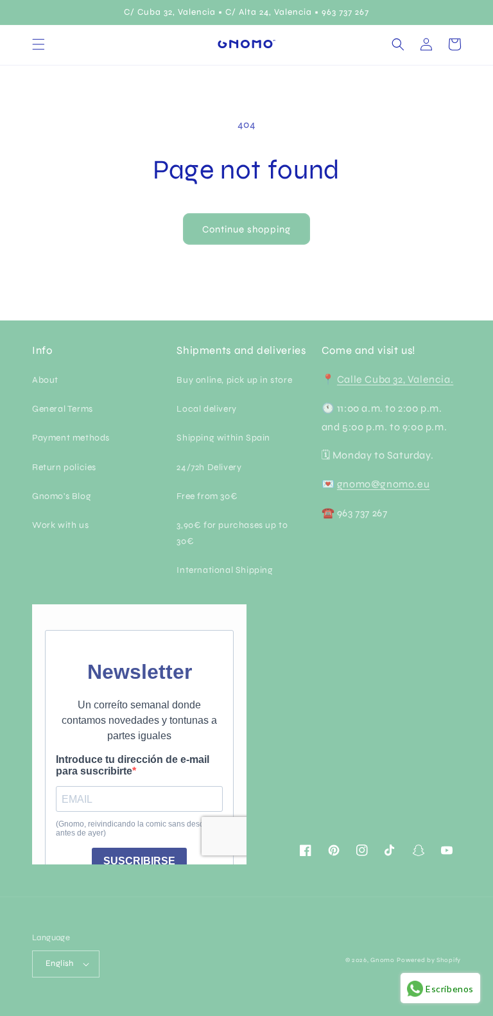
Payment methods (71, 437)
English (60, 963)
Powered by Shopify (429, 960)
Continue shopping (246, 229)
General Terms (62, 408)
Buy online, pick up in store (234, 379)
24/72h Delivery (209, 467)
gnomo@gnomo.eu (383, 484)
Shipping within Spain (223, 437)
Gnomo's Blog (61, 496)
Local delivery (206, 408)
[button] (38, 44)
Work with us (60, 525)
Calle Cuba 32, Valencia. (395, 379)
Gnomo (382, 960)
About (45, 379)
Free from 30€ (207, 496)
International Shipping (225, 570)
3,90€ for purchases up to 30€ (232, 533)
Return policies (64, 467)
